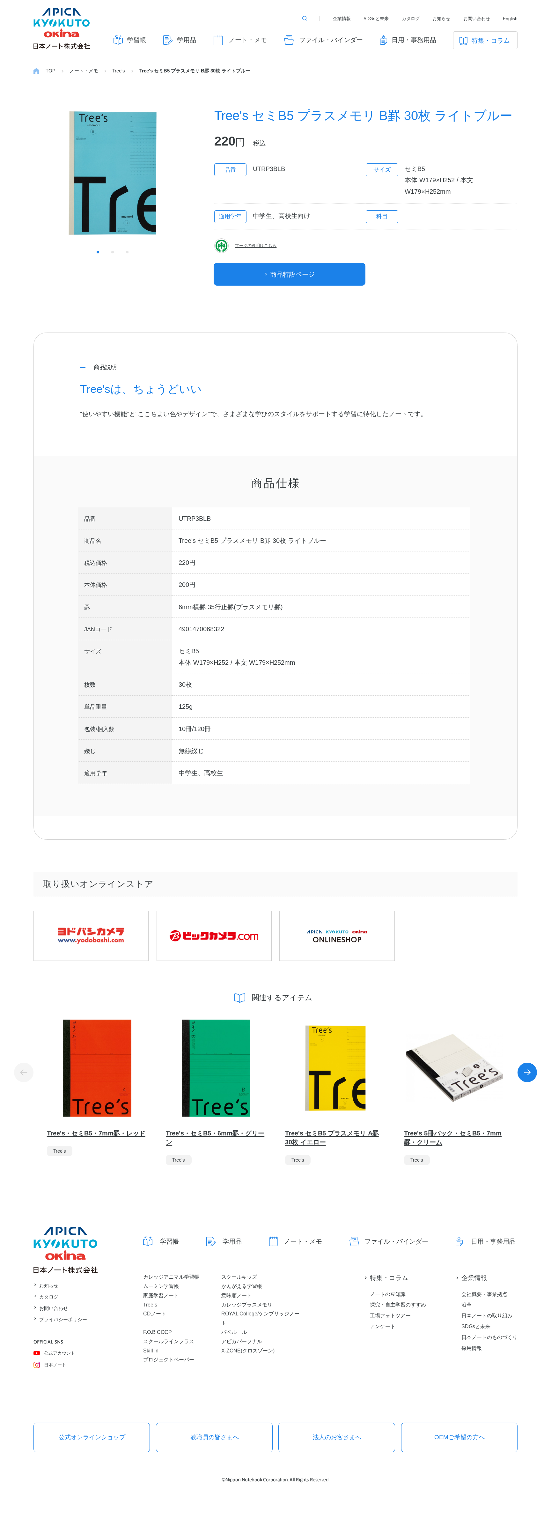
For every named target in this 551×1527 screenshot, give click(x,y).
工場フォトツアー (390, 1315)
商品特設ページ (292, 274)
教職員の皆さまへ (214, 1437)
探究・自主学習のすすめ (398, 1304)
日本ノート (55, 1364)
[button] (527, 1072)
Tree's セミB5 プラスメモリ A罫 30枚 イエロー (332, 1138)
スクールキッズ (239, 1277)
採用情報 (471, 1348)
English (510, 18)
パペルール (234, 1332)
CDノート (154, 1313)
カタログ (411, 18)
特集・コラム (491, 40)
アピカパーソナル (241, 1341)
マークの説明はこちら (255, 245)
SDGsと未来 (376, 18)
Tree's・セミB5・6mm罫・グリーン (215, 1138)
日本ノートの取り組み (486, 1315)
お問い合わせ (476, 18)
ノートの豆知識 (388, 1294)
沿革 (466, 1304)
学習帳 (136, 39)
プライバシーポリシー (63, 1319)
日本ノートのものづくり (489, 1337)
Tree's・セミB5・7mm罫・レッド (96, 1133)
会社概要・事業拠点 (484, 1294)
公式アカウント (59, 1353)
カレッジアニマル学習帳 (171, 1277)
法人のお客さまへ (337, 1437)
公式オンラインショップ (92, 1437)
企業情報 (342, 18)
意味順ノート (236, 1295)
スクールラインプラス (168, 1341)
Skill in (150, 1350)
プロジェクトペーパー (168, 1359)
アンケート (382, 1326)
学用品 (186, 39)
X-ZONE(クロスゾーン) (248, 1350)
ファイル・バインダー (331, 39)
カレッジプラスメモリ (246, 1304)
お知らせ (441, 18)
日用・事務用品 (414, 39)
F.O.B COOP (157, 1332)
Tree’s (150, 1304)
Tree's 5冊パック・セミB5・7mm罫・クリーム (453, 1138)
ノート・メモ (248, 39)
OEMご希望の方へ (459, 1437)
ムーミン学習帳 (161, 1286)
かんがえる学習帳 (241, 1286)
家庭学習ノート (161, 1295)
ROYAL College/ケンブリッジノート (260, 1318)
